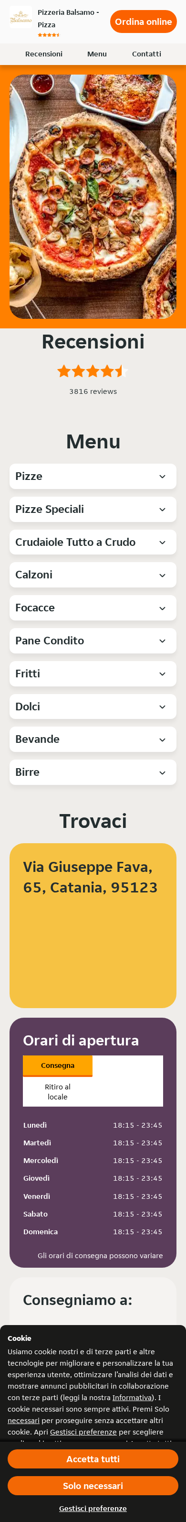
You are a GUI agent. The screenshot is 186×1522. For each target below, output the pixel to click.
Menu (97, 54)
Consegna (57, 1065)
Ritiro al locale (58, 1092)
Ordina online (143, 21)
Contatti (146, 54)
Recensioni (43, 54)
